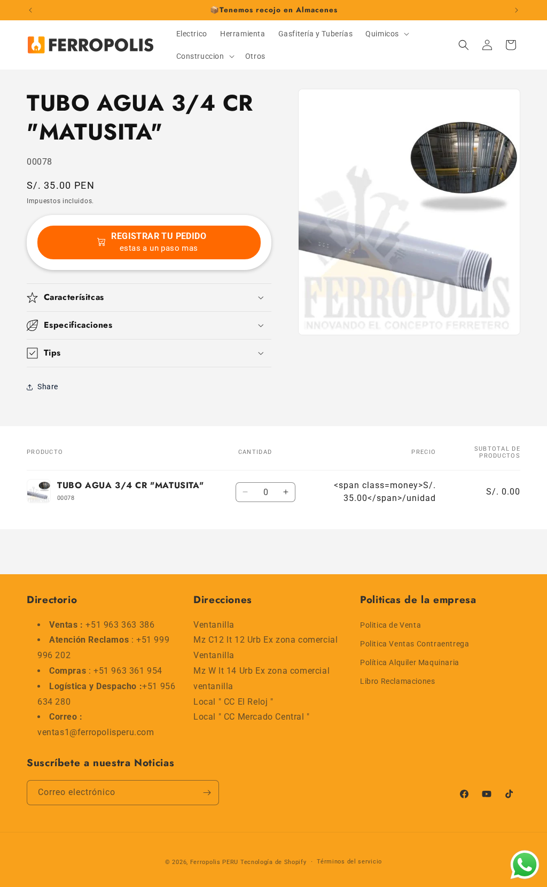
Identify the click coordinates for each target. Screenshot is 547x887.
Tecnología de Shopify (273, 862)
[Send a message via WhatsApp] (525, 865)
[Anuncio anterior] (30, 10)
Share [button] (47, 386)
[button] (386, 33)
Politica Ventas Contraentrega (414, 643)
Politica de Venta (390, 625)
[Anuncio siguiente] (516, 10)
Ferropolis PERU (214, 862)
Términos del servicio (349, 861)
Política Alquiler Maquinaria (409, 662)
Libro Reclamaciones (397, 681)
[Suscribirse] (206, 792)
